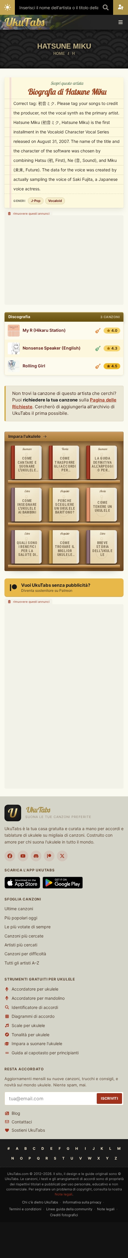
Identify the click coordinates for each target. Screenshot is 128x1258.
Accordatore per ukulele (35, 988)
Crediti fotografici (64, 1215)
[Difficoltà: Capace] (98, 330)
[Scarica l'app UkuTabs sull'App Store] (22, 883)
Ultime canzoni (18, 908)
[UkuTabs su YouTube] (23, 856)
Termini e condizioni (25, 1209)
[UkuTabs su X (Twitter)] (62, 856)
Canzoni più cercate (23, 935)
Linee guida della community (69, 1209)
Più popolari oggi (20, 917)
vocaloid (55, 201)
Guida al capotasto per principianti (45, 1052)
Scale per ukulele (28, 1025)
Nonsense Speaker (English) (52, 348)
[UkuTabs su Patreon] (49, 856)
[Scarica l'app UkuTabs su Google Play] (63, 883)
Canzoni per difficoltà (25, 953)
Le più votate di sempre (27, 926)
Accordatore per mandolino (38, 998)
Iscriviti (109, 1098)
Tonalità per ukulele (30, 1034)
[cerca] (105, 7)
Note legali (63, 1194)
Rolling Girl (34, 365)
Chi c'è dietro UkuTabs (40, 1202)
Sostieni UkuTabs (28, 1130)
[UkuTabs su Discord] (36, 856)
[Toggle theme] (7, 7)
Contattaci (22, 1121)
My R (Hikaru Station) (44, 330)
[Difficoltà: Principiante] (98, 348)
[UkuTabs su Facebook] (9, 856)
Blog (16, 1113)
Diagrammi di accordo (33, 1016)
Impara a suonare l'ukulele (37, 1043)
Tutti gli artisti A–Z (21, 962)
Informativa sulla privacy (82, 1202)
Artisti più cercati (20, 944)
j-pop (35, 201)
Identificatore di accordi (35, 1007)
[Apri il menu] (121, 22)
